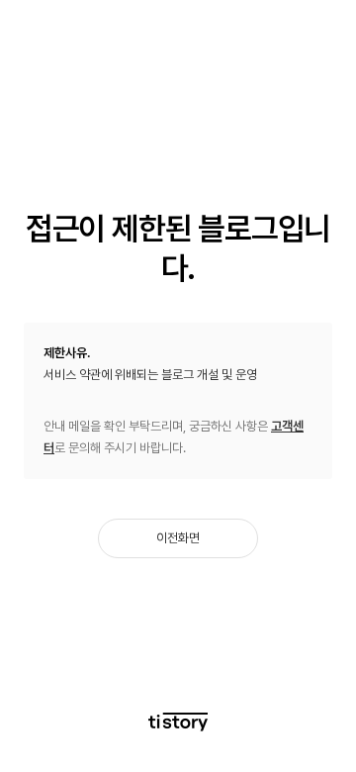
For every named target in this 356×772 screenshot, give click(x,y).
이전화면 (178, 538)
